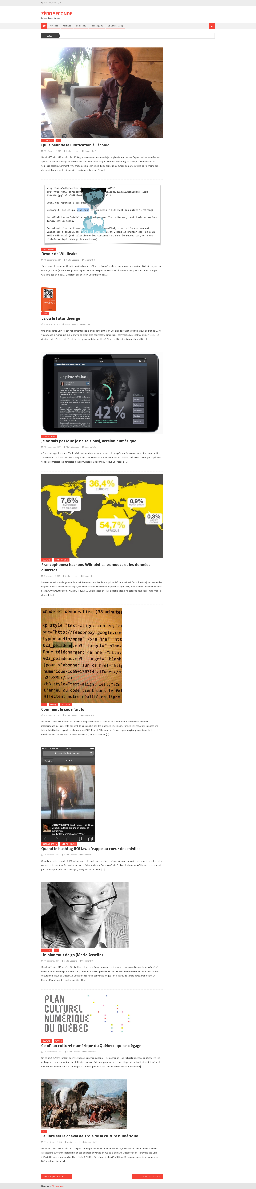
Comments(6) (90, 446)
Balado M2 (81, 25)
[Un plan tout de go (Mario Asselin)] (102, 915)
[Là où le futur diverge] (102, 299)
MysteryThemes (58, 1185)
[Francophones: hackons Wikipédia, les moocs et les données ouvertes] (102, 516)
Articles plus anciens (54, 1176)
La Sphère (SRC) (115, 25)
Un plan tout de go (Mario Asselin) (72, 954)
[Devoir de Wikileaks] (102, 215)
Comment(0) (89, 259)
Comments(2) (90, 150)
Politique (66, 704)
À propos (54, 25)
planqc (53, 704)
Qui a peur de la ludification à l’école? (75, 145)
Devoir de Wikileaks (59, 253)
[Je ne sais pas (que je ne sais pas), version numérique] (102, 393)
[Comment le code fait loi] (102, 655)
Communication (50, 844)
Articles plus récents (150, 1176)
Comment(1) (88, 324)
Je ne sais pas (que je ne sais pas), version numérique (88, 441)
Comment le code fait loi (63, 709)
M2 (58, 140)
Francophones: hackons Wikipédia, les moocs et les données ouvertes (95, 567)
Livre (45, 313)
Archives (67, 25)
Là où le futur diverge (60, 318)
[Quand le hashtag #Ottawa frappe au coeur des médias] (102, 794)
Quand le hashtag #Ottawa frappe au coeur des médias (90, 848)
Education (47, 140)
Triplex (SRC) (97, 25)
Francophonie (61, 559)
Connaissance (49, 436)
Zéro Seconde (56, 13)
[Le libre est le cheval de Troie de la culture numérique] (102, 1104)
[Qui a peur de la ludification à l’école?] (102, 92)
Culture (46, 559)
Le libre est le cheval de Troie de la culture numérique (89, 1136)
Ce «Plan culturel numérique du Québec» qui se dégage (91, 1045)
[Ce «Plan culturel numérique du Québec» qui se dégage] (102, 1015)
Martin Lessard (72, 150)
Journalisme (48, 249)
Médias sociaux (69, 844)
